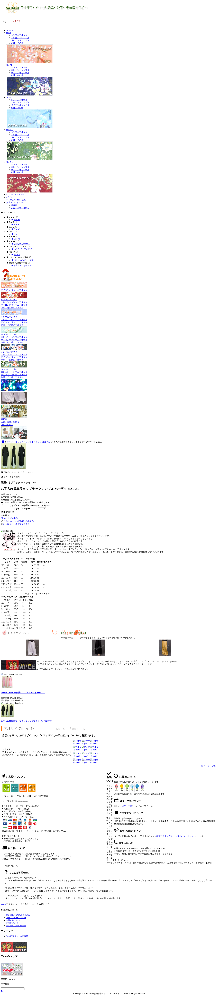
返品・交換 (127, 806)
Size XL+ (10, 162)
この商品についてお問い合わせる (19, 521)
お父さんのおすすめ (15, 202)
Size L (8, 97)
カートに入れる (10, 518)
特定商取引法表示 (164, 836)
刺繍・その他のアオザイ (12, 307)
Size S (8, 33)
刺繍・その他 (17, 43)
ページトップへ (210, 766)
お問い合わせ (12, 923)
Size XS (9, 30)
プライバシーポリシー (185, 836)
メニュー (8, 212)
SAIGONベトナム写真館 (17, 936)
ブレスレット (7, 425)
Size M (9, 65)
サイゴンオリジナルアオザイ (14, 290)
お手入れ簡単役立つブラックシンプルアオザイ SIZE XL (26, 721)
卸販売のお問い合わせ (16, 926)
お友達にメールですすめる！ (16, 524)
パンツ (9, 197)
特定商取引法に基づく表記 (18, 915)
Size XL (9, 130)
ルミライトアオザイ (15, 194)
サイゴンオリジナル (20, 40)
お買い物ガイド (13, 920)
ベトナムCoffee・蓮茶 (16, 200)
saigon (3, 904)
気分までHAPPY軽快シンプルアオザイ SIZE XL (23, 692)
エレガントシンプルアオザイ (14, 302)
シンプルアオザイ (19, 35)
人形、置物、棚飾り (20, 208)
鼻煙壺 (14, 205)
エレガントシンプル (20, 38)
